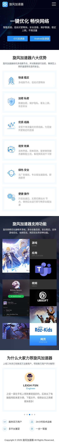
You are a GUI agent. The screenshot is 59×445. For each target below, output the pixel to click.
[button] (24, 414)
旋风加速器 (28, 440)
